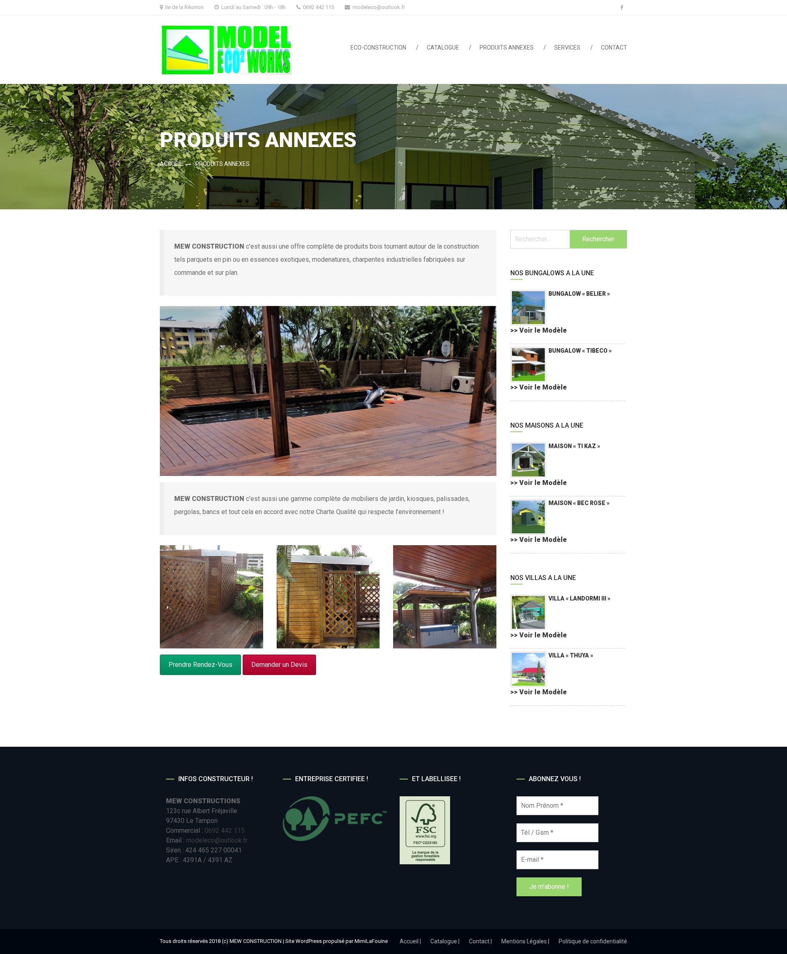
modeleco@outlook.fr (379, 7)
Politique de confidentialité (593, 941)
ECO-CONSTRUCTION (378, 47)
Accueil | (410, 941)
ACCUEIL (171, 164)
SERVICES (567, 47)
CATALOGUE (443, 47)
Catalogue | (444, 941)
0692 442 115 (225, 830)
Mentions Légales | (525, 941)
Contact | (480, 941)
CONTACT (614, 47)
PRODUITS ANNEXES (507, 47)
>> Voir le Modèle (538, 330)
